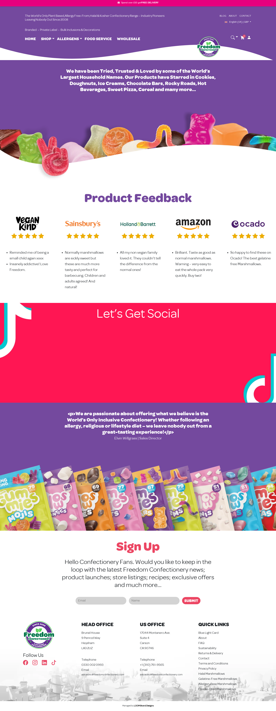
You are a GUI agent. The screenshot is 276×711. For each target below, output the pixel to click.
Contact (245, 16)
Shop (46, 38)
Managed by (138, 706)
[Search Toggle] (234, 37)
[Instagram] (37, 663)
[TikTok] (53, 663)
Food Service (98, 38)
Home (30, 38)
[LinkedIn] (46, 663)
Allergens (68, 38)
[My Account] (248, 37)
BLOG (223, 16)
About (233, 16)
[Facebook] (27, 663)
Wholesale (128, 38)
